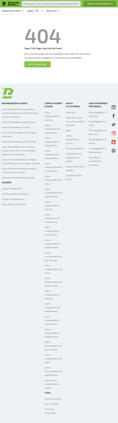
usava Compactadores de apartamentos (53, 193)
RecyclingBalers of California (97, 114)
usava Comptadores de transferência (52, 129)
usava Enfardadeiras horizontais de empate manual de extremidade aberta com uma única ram (20, 113)
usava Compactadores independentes (52, 154)
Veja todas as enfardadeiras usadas (18, 177)
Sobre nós (70, 112)
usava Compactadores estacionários (52, 142)
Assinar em (51, 10)
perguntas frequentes (12, 188)
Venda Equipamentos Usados (72, 139)
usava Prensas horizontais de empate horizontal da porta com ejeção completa (21, 161)
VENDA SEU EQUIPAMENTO (99, 3)
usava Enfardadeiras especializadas (18, 122)
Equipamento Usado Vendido (75, 168)
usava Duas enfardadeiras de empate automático (19, 134)
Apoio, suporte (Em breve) (14, 204)
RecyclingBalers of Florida (97, 141)
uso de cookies (51, 404)
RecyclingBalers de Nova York (98, 132)
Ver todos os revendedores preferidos (95, 161)
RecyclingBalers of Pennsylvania (97, 150)
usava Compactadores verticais (52, 116)
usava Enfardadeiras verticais (16, 127)
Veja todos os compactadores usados (52, 384)
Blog (68, 130)
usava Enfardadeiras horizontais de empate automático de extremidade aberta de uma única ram (18, 151)
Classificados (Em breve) (74, 177)
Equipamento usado (11, 10)
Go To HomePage (37, 64)
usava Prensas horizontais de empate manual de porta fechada (19, 170)
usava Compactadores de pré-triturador (53, 167)
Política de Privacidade (50, 411)
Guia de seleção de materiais (15, 194)
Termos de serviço (53, 398)
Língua (33, 10)
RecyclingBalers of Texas (97, 123)
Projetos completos (75, 148)
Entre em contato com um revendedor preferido (75, 121)
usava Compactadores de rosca (53, 180)
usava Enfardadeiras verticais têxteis (19, 141)
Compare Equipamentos (13, 199)
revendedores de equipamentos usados (74, 157)
